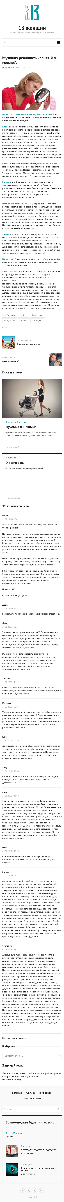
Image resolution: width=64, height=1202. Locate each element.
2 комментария (28, 1174)
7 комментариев (28, 1153)
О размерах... (15, 462)
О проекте (45, 1093)
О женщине (37, 315)
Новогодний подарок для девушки (38, 1149)
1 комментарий (12, 447)
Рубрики (31, 1093)
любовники (9, 315)
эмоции (37, 320)
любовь (23, 315)
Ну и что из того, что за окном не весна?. (38, 1169)
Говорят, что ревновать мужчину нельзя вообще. (27, 114)
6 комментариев (12, 498)
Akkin (5, 604)
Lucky (4, 327)
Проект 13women (14, 1133)
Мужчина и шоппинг (20, 427)
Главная (17, 1093)
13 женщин (32, 28)
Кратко (9, 1136)
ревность (24, 320)
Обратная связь (32, 1098)
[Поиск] (58, 1109)
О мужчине (8, 67)
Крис (4, 736)
